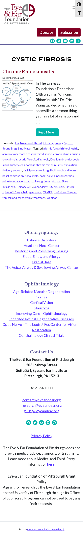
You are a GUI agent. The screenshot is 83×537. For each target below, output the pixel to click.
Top (78, 531)
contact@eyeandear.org (41, 400)
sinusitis (59, 186)
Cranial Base (41, 262)
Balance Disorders (41, 240)
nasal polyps (47, 176)
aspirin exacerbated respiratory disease (27, 154)
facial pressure (32, 170)
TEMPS (47, 192)
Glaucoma (41, 308)
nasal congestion (13, 176)
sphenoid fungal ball (14, 192)
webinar (52, 197)
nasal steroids (65, 176)
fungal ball (49, 170)
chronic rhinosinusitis (66, 154)
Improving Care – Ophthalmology (41, 313)
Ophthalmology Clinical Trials (41, 335)
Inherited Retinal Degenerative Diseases (41, 319)
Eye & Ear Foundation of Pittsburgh (45, 529)
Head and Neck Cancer (41, 245)
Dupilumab (57, 159)
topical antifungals (65, 192)
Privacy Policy (41, 436)
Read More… (48, 132)
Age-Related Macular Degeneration (41, 291)
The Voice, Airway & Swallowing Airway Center (41, 267)
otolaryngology (40, 181)
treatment (39, 197)
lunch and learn (66, 170)
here (51, 464)
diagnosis (43, 159)
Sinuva (70, 186)
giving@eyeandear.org (41, 411)
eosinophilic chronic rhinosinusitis (41, 165)
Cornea (41, 297)
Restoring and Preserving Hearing (41, 251)
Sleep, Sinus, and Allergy (41, 256)
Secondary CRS (43, 186)
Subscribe (69, 32)
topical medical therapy (16, 197)
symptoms (35, 192)
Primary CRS (24, 186)
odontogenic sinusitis (16, 181)
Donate (46, 32)
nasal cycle (31, 176)
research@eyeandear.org (42, 405)
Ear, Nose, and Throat (28, 143)
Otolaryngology (53, 143)
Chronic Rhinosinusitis (28, 71)
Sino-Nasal (24, 148)
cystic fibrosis (27, 159)
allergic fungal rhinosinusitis (60, 148)
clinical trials (10, 159)
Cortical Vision (41, 302)
